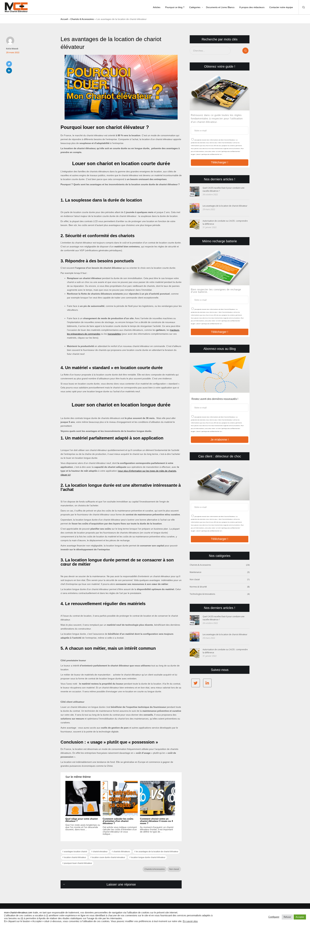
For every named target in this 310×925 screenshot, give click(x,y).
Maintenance (195, 572)
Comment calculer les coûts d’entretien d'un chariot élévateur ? (118, 821)
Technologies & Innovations (202, 594)
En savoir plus (190, 921)
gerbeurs (160, 330)
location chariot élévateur (75, 857)
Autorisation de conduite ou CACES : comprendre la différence (225, 222)
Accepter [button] (300, 917)
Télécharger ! (219, 162)
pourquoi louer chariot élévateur (78, 863)
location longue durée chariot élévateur (148, 857)
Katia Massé (12, 48)
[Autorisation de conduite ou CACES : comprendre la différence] (194, 224)
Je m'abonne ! (220, 439)
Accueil (64, 19)
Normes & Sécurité (198, 586)
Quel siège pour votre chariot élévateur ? (81, 819)
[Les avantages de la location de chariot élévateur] (194, 208)
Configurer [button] (273, 917)
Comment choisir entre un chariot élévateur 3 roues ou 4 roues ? (156, 821)
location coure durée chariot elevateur (108, 857)
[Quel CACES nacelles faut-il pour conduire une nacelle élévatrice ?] (194, 191)
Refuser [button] (287, 917)
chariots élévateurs (121, 851)
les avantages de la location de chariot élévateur (157, 851)
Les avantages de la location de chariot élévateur (225, 205)
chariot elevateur (100, 851)
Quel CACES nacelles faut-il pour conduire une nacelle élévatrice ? (223, 189)
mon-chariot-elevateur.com (18, 912)
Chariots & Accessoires (82, 19)
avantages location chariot (75, 851)
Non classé (174, 869)
